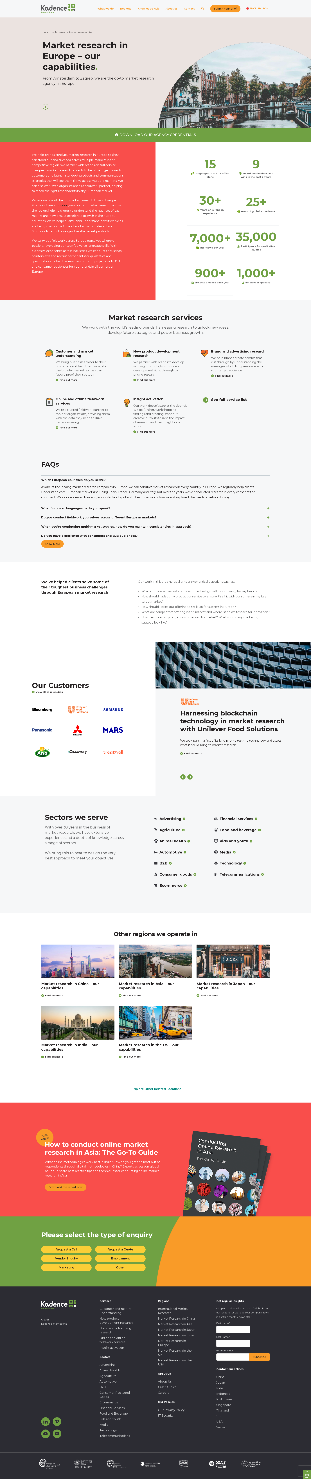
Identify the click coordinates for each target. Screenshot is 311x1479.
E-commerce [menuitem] (109, 1402)
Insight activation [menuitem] (112, 1347)
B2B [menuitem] (103, 1387)
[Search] (202, 9)
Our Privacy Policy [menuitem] (171, 1410)
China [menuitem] (220, 1377)
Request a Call (66, 1249)
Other (120, 1267)
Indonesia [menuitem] (223, 1394)
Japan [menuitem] (220, 1382)
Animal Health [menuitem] (110, 1370)
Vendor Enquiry (66, 1258)
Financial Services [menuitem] (112, 1408)
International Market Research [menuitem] (173, 1311)
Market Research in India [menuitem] (176, 1335)
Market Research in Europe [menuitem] (172, 1343)
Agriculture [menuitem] (108, 1376)
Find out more (69, 380)
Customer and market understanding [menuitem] (116, 1311)
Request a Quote (120, 1249)
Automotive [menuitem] (108, 1381)
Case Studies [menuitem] (167, 1387)
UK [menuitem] (218, 1416)
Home (45, 32)
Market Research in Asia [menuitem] (175, 1324)
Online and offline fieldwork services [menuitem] (112, 1340)
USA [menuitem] (219, 1421)
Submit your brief (225, 8)
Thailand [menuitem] (222, 1410)
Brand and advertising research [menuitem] (115, 1330)
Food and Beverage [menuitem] (114, 1413)
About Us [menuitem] (165, 1381)
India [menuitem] (219, 1388)
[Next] (190, 777)
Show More (52, 544)
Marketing (66, 1267)
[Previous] (183, 777)
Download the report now (66, 1187)
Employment (120, 1258)
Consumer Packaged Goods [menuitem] (115, 1395)
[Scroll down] (45, 107)
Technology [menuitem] (108, 1430)
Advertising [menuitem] (108, 1365)
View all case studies (49, 691)
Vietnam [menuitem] (222, 1427)
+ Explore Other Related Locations (155, 1089)
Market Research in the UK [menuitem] (175, 1352)
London (62, 205)
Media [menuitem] (104, 1424)
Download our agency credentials (158, 135)
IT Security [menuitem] (165, 1415)
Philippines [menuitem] (224, 1399)
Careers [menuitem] (163, 1392)
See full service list (229, 400)
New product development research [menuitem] (116, 1320)
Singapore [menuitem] (223, 1405)
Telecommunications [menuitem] (115, 1436)
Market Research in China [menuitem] (176, 1318)
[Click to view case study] (233, 665)
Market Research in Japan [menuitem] (176, 1329)
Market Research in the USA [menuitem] (175, 1362)
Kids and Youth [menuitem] (110, 1419)
